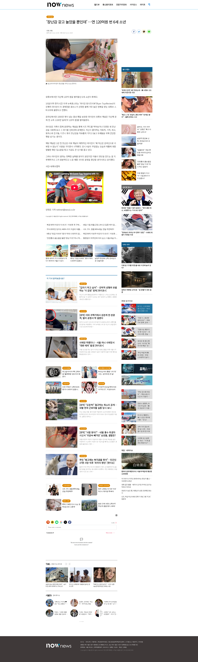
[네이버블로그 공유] (149, 33)
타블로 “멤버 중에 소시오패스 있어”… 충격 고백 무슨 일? (110, 604)
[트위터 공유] (139, 33)
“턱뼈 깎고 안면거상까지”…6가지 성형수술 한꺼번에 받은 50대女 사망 (55, 585)
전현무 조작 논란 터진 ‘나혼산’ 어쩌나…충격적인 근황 (110, 614)
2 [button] (81, 621)
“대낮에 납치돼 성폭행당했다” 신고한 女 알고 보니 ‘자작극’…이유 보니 (103, 585)
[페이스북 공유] (134, 33)
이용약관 (94, 642)
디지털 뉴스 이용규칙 (131, 642)
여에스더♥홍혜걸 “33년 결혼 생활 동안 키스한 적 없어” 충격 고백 (86, 604)
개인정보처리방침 (102, 642)
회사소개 (88, 642)
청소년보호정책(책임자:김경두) (116, 642)
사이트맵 (140, 642)
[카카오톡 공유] (144, 33)
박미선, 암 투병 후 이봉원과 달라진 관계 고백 (85, 614)
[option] (56, 578)
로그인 (82, 642)
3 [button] (82, 621)
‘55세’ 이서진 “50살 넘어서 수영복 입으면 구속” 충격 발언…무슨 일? (79, 585)
